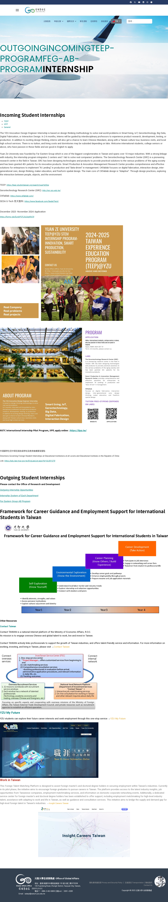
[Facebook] (131, 2)
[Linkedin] (143, 2)
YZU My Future (118, 718)
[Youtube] (139, 2)
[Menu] (17, 10)
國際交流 (70, 21)
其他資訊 (104, 21)
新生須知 (83, 21)
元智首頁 (47, 21)
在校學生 (94, 21)
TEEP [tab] (6, 121)
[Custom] (151, 2)
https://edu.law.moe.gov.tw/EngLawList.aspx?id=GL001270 (29, 461)
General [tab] (7, 127)
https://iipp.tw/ (77, 430)
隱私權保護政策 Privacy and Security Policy (105, 883)
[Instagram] (147, 2)
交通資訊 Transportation (134, 883)
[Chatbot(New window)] (160, 881)
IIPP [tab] (6, 124)
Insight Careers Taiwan (59, 803)
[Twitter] (135, 2)
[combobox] (139, 21)
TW (117, 21)
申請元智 (57, 21)
